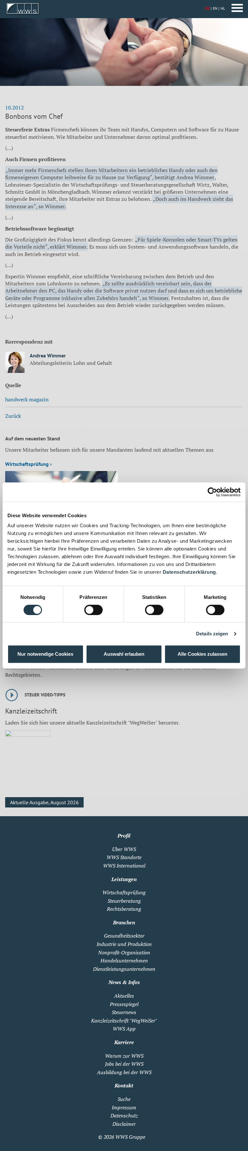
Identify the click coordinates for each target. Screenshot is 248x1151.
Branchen (124, 922)
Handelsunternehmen (124, 960)
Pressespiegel (124, 1004)
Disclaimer (124, 1123)
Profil (124, 835)
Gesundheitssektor (124, 935)
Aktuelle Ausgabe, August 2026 (44, 802)
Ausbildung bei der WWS (124, 1072)
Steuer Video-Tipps (45, 695)
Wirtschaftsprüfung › (28, 464)
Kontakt (124, 1085)
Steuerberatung (124, 900)
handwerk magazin (27, 399)
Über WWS (124, 849)
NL (223, 8)
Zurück (13, 415)
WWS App (124, 1028)
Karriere (124, 1042)
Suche (124, 1099)
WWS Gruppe (130, 1136)
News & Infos (124, 982)
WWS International (124, 865)
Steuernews (124, 1012)
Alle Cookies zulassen (202, 654)
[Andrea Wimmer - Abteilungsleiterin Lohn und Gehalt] (15, 363)
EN (215, 8)
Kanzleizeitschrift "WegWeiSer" (124, 1020)
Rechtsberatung (124, 908)
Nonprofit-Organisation (124, 952)
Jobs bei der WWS (124, 1063)
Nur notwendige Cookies (45, 654)
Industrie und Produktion (124, 944)
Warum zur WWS (124, 1055)
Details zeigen (212, 633)
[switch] (93, 610)
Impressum (124, 1107)
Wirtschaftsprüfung (124, 892)
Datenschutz (124, 1115)
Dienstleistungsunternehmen (124, 968)
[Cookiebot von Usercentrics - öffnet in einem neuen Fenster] (212, 492)
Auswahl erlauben (124, 654)
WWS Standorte (124, 857)
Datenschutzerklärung (189, 572)
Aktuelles (124, 995)
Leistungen (124, 879)
